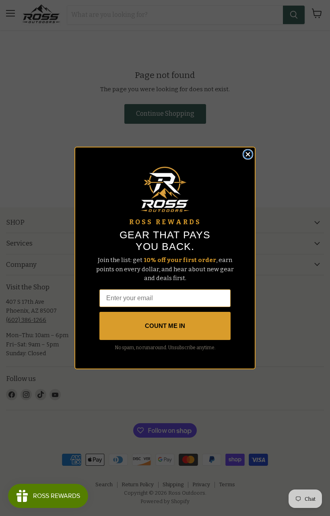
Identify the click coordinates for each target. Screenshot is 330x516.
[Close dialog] (247, 154)
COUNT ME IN (165, 325)
